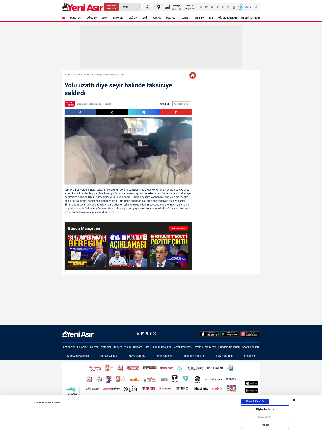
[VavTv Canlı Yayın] (244, 6)
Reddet (265, 424)
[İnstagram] (228, 5)
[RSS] (201, 5)
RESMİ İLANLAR (250, 17)
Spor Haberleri (250, 347)
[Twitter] (222, 5)
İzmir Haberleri (164, 356)
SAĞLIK (132, 17)
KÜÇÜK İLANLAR (227, 17)
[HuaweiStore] (249, 334)
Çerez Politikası (183, 347)
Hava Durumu (137, 356)
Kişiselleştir (263, 409)
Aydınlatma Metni (205, 347)
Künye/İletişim (122, 347)
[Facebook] (217, 5)
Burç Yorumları (224, 356)
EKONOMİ (118, 17)
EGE (210, 17)
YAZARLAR (76, 17)
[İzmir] (148, 7)
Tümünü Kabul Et (255, 401)
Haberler (69, 74)
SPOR (105, 17)
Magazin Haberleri (78, 356)
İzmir (78, 74)
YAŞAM (157, 17)
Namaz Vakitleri (108, 356)
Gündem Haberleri (229, 347)
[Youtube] (234, 5)
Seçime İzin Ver (264, 417)
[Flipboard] (206, 6)
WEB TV (199, 17)
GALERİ (186, 17)
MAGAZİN (171, 17)
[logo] (78, 333)
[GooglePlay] (229, 334)
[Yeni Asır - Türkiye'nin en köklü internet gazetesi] (82, 7)
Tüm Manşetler (178, 228)
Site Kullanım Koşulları (158, 347)
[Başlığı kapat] (294, 400)
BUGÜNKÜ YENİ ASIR (112, 7)
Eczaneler (69, 347)
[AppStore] (209, 334)
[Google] (181, 103)
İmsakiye (249, 356)
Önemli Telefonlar (100, 347)
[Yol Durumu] (158, 6)
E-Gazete (82, 347)
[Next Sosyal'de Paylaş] (212, 5)
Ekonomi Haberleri (194, 356)
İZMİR (145, 17)
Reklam (137, 347)
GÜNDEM (92, 17)
